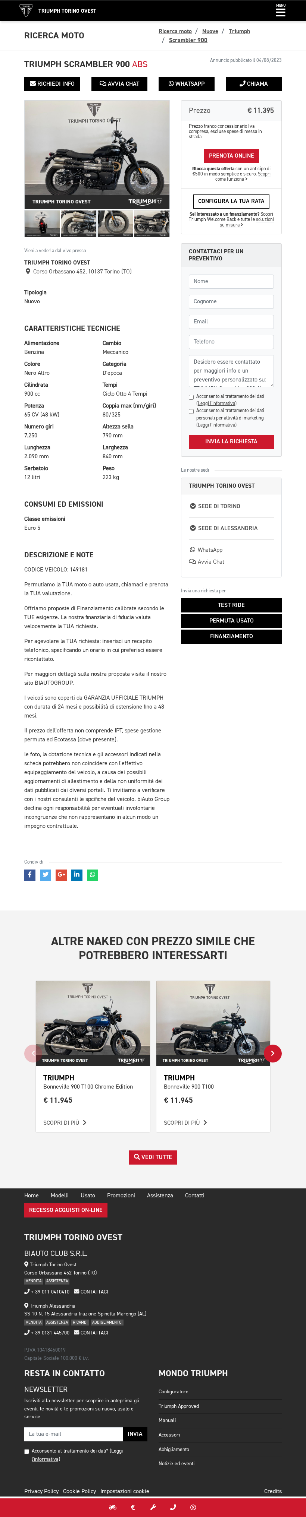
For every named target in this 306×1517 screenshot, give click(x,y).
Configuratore (173, 1391)
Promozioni (121, 1196)
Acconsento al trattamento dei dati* (70, 1451)
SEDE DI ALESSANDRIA (227, 529)
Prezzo (231, 110)
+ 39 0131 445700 (49, 1333)
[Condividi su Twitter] (45, 875)
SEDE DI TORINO (218, 507)
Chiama (257, 84)
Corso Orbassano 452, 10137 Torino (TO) (82, 272)
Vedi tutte (156, 1157)
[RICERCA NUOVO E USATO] (112, 1507)
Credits (273, 1492)
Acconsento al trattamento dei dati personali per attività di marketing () (230, 417)
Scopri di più (62, 1123)
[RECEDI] (193, 1507)
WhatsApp (189, 84)
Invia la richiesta (231, 442)
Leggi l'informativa (216, 403)
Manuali (167, 1420)
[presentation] (33, 1053)
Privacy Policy (41, 1492)
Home (31, 1196)
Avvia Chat (122, 84)
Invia (135, 1434)
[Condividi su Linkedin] (76, 875)
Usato (88, 1196)
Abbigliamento (174, 1449)
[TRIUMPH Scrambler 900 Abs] (97, 155)
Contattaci (93, 1292)
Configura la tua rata (231, 202)
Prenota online (231, 156)
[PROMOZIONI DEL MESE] (133, 1507)
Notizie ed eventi (176, 1463)
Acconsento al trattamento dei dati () (230, 400)
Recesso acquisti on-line (66, 1210)
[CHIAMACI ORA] (173, 1507)
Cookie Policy (79, 1492)
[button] (280, 11)
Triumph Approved (179, 1406)
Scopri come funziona (243, 177)
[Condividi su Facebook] (29, 875)
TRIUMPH (58, 1078)
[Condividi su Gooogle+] (61, 875)
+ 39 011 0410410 (49, 1292)
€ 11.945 (58, 1100)
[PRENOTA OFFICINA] (153, 1507)
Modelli (60, 1196)
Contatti (194, 1196)
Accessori (169, 1435)
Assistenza (160, 1196)
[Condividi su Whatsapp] (92, 875)
